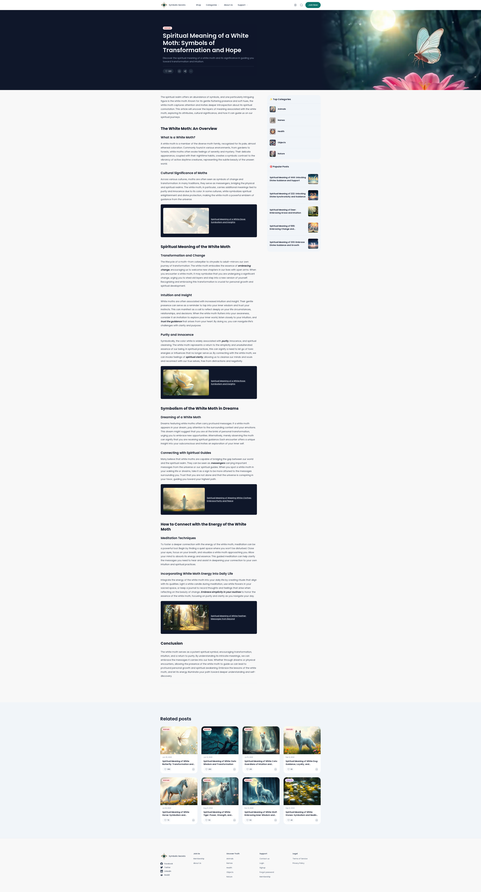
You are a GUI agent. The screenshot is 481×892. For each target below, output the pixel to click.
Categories (211, 5)
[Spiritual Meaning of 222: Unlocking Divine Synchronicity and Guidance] (313, 195)
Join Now (313, 5)
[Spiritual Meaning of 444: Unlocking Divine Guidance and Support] (313, 179)
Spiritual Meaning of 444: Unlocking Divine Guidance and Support (288, 179)
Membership (198, 858)
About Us (228, 5)
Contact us (264, 858)
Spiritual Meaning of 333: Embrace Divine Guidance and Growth (287, 244)
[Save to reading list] (179, 71)
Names (229, 863)
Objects (289, 780)
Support (242, 5)
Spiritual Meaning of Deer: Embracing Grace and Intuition (285, 211)
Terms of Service (300, 858)
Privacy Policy (298, 863)
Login (262, 863)
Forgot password (267, 872)
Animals (167, 28)
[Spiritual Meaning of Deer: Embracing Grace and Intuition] (313, 211)
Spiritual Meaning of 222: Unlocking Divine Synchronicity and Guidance (288, 195)
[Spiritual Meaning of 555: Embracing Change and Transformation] (313, 228)
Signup (262, 867)
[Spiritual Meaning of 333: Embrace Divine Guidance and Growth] (313, 244)
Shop (198, 5)
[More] (185, 71)
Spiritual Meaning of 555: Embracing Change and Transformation (282, 228)
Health (229, 867)
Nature (229, 876)
